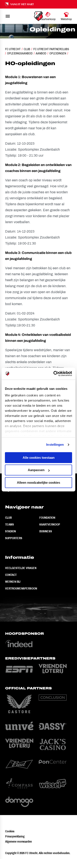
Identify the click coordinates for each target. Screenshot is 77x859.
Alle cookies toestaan (39, 457)
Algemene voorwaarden (18, 841)
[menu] (7, 16)
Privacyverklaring (15, 836)
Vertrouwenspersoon (21, 588)
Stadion (10, 531)
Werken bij (12, 582)
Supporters (13, 538)
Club (27, 49)
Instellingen (55, 444)
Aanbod (41, 53)
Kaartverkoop (49, 524)
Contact (11, 575)
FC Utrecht (13, 49)
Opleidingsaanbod (20, 53)
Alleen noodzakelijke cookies (38, 482)
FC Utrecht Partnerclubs (51, 49)
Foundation (47, 518)
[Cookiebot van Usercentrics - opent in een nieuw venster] (54, 373)
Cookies (9, 831)
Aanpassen (36, 470)
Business (45, 531)
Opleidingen (57, 53)
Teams (9, 524)
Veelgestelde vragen (20, 568)
